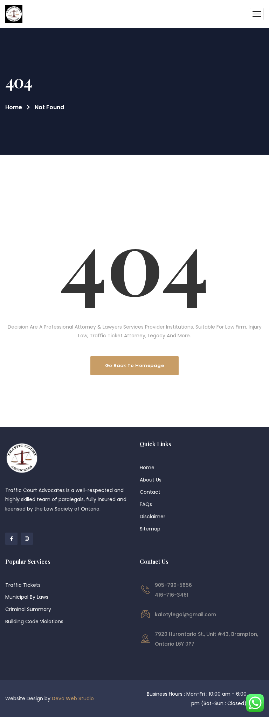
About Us (150, 479)
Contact (150, 491)
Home (13, 107)
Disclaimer (152, 516)
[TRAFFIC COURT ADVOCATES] (13, 14)
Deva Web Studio (73, 698)
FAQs (146, 504)
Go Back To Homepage (134, 365)
